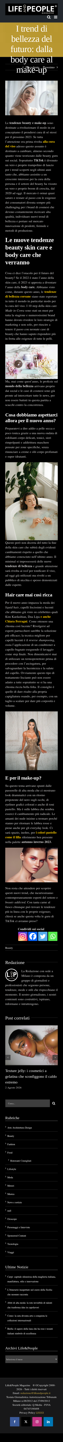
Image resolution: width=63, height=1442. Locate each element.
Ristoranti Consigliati (20, 1160)
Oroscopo (12, 1219)
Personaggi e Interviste (18, 1227)
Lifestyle (11, 1169)
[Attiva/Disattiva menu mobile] (56, 17)
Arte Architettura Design (19, 1127)
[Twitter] (42, 936)
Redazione (15, 962)
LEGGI (40, 1412)
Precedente (32, 67)
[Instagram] (22, 936)
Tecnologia (12, 1244)
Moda (10, 1177)
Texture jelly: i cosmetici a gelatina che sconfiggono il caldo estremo (31, 1076)
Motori (10, 1185)
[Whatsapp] (52, 936)
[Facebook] (32, 936)
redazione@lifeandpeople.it (35, 1393)
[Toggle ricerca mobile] (49, 17)
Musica (10, 1194)
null (9, 1210)
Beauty (9, 947)
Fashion (11, 1144)
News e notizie (14, 1202)
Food (9, 1152)
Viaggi (10, 1252)
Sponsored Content (16, 1235)
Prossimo (49, 67)
